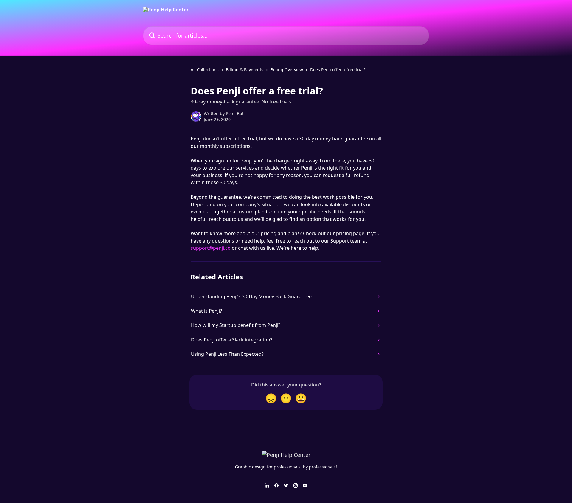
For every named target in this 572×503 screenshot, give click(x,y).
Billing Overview (287, 69)
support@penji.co (211, 248)
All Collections (205, 69)
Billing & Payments (244, 69)
